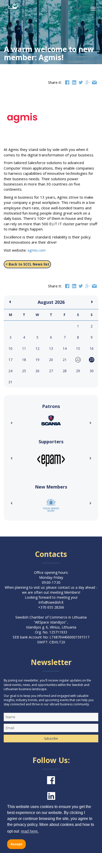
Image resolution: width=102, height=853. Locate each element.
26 (37, 370)
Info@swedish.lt (51, 602)
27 (51, 370)
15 (78, 348)
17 (10, 359)
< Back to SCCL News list (27, 264)
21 (65, 359)
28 (65, 370)
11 (24, 348)
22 (78, 359)
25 (24, 370)
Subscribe (51, 738)
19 (37, 359)
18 (24, 359)
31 (10, 382)
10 (10, 348)
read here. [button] (30, 831)
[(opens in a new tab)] (51, 420)
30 (92, 370)
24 (10, 370)
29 (78, 370)
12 (37, 348)
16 (92, 348)
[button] (11, 422)
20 (51, 359)
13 (51, 348)
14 (65, 348)
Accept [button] (16, 844)
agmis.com (36, 250)
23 (92, 359)
